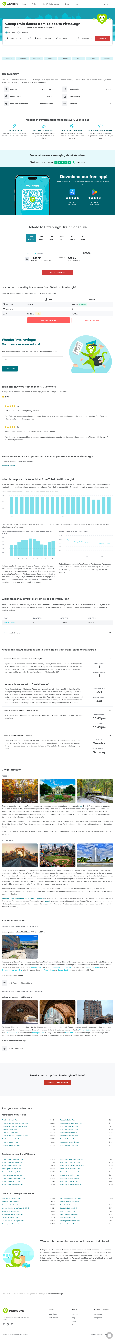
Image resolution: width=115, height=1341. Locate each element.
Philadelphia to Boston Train (11, 1224)
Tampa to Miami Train (67, 1217)
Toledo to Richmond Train (69, 1136)
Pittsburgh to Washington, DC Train (72, 1165)
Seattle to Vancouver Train (11, 1211)
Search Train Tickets (58, 1083)
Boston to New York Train (69, 1224)
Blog (76, 4)
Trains (34, 4)
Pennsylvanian (38, 1032)
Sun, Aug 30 (63, 38)
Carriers (65, 58)
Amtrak (47, 901)
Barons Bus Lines (64, 970)
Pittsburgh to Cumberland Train (12, 1175)
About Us (75, 1314)
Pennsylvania (30, 1294)
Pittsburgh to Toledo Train (11, 1181)
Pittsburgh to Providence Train (70, 1172)
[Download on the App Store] (72, 192)
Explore (67, 4)
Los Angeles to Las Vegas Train (13, 1221)
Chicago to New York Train (11, 1205)
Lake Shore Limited (92, 967)
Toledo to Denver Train (68, 1139)
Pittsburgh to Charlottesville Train (13, 1178)
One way (11, 33)
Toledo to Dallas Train (67, 1120)
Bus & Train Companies (51, 4)
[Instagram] (4, 1324)
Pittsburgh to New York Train (70, 1169)
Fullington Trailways (36, 898)
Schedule (8, 58)
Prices (50, 58)
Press (74, 1321)
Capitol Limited (36, 967)
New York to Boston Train (69, 1205)
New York (69, 1032)
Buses (24, 4)
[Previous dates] (24, 238)
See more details (8, 465)
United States (18, 1294)
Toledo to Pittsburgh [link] (55, 1294)
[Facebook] (8, 1324)
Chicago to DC (11, 1032)
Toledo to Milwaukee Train (11, 1145)
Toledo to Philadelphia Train (69, 1142)
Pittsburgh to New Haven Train (12, 1162)
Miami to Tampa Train (67, 1211)
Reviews (36, 58)
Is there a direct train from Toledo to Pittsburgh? (23, 659)
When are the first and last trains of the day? (21, 710)
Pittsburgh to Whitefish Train (70, 1162)
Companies (98, 1318)
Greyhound (19, 898)
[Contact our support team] (109, 1335)
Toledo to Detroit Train (9, 1129)
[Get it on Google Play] (95, 192)
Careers (74, 1325)
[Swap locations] (29, 38)
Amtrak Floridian (10, 623)
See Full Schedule (57, 272)
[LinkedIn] (12, 1324)
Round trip (24, 33)
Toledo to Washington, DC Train (71, 1123)
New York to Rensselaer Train (70, 1198)
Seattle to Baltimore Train (68, 1208)
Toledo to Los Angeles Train (11, 1139)
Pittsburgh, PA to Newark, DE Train (72, 1159)
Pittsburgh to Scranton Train (70, 1178)
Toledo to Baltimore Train (68, 1132)
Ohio (80, 806)
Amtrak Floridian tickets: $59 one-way (18, 461)
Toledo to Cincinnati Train (69, 1129)
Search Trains (48, 320)
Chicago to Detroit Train (10, 1217)
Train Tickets (6, 1294)
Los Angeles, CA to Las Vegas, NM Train (16, 1208)
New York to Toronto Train (69, 1214)
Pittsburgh (41, 1294)
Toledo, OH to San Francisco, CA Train (15, 1136)
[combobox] (15, 38)
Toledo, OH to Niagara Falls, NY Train (15, 1126)
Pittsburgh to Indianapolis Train (71, 1184)
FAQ (78, 58)
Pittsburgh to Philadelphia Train (12, 1159)
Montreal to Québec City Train (12, 1214)
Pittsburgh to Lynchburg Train (12, 1169)
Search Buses (92, 320)
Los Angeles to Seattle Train (70, 1221)
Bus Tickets (53, 1314)
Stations (107, 58)
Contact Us (98, 1314)
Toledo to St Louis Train (10, 1120)
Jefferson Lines (8, 898)
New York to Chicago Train (11, 1198)
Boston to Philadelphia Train (70, 1202)
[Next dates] (91, 238)
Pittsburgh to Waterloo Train (11, 1165)
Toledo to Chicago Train (10, 1142)
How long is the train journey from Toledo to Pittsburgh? (26, 684)
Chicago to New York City (12, 970)
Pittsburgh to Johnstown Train (12, 1184)
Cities (93, 58)
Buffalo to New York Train (10, 1202)
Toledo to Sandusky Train (69, 1126)
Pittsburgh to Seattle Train (69, 1181)
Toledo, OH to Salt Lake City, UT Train (15, 1123)
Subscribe (10, 368)
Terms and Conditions (96, 1334)
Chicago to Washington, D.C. (61, 967)
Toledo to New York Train (69, 1145)
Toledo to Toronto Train (10, 1132)
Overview (22, 58)
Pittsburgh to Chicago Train (11, 1172)
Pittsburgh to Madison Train (69, 1175)
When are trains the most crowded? (18, 735)
